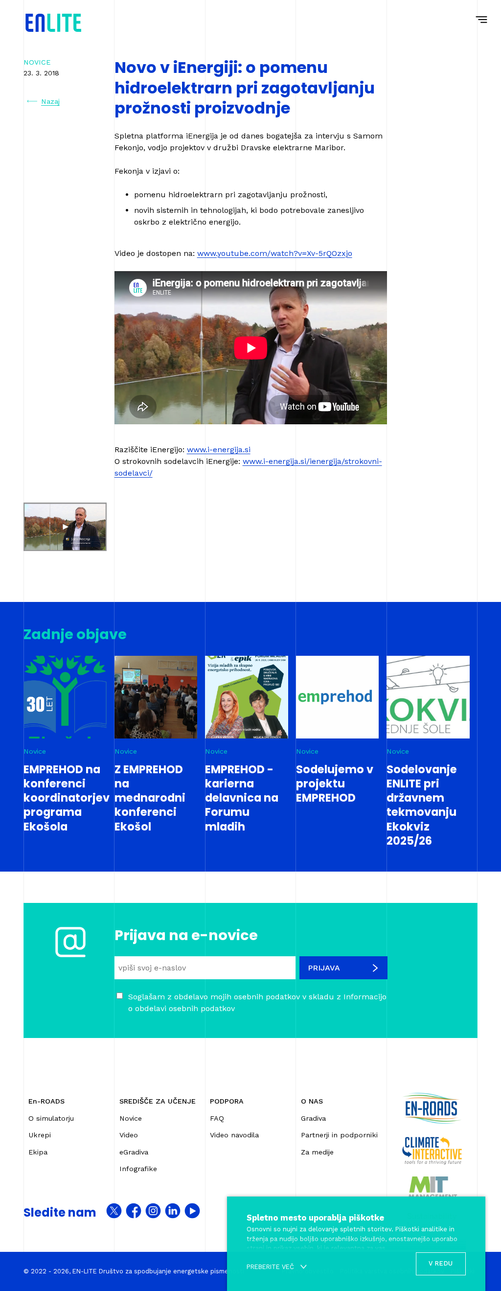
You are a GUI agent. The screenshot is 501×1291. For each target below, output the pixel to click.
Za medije (317, 1152)
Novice (130, 1118)
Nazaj (50, 101)
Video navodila (234, 1135)
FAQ (217, 1118)
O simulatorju (51, 1118)
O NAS (312, 1101)
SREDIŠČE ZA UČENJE (157, 1101)
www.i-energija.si (218, 449)
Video (128, 1135)
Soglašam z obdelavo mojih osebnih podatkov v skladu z (257, 1002)
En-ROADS (46, 1101)
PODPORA (227, 1101)
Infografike (138, 1169)
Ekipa (37, 1152)
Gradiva (313, 1118)
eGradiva (133, 1152)
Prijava (324, 967)
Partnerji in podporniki (339, 1135)
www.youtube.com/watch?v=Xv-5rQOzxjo (274, 253)
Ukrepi (39, 1135)
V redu (441, 1263)
